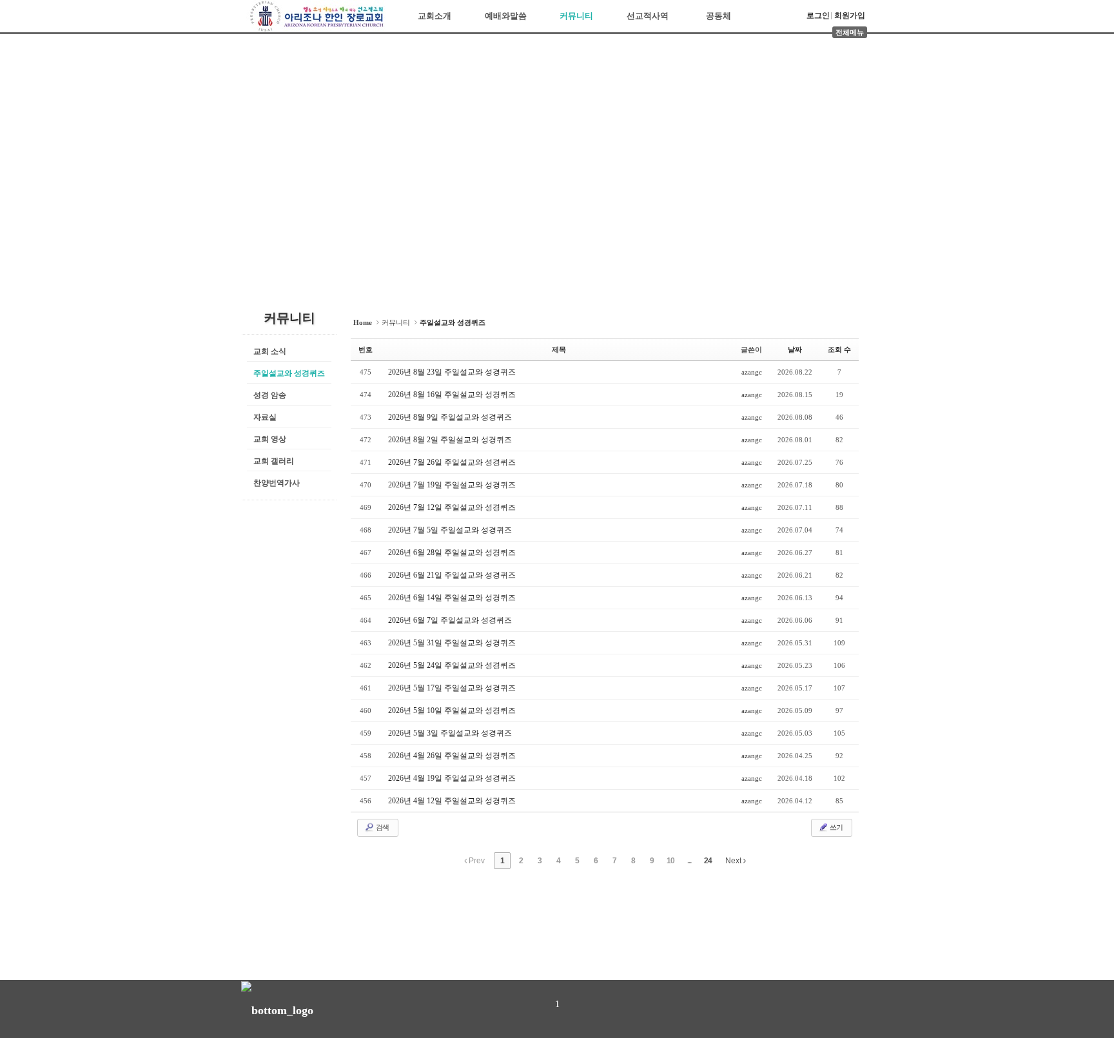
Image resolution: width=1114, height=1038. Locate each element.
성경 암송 (269, 395)
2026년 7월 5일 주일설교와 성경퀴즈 (450, 529)
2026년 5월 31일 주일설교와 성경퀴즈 (452, 642)
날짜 (795, 349)
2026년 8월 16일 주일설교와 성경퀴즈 (452, 394)
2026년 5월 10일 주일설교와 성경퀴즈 (452, 710)
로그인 (818, 15)
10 (670, 860)
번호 (365, 349)
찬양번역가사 (276, 482)
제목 (559, 349)
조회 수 (839, 349)
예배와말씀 (506, 16)
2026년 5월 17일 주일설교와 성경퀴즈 (452, 687)
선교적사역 (648, 16)
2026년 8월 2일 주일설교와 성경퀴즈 (450, 439)
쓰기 (835, 827)
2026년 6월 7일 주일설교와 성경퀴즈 (450, 620)
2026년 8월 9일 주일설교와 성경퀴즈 (450, 417)
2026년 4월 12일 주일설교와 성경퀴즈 (452, 800)
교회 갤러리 (273, 460)
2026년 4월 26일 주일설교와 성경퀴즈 (452, 755)
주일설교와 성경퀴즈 (289, 373)
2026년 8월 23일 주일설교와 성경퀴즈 (452, 372)
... (689, 860)
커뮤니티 (576, 16)
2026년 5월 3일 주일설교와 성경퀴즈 (450, 733)
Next (734, 860)
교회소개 (434, 16)
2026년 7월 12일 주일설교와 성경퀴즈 (452, 507)
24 (708, 860)
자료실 (265, 417)
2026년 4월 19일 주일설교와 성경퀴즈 (452, 778)
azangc (751, 372)
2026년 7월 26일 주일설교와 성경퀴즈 (452, 462)
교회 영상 (269, 439)
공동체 (718, 16)
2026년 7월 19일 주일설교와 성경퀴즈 (452, 484)
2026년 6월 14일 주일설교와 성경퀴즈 (452, 597)
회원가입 (849, 15)
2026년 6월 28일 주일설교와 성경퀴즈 (452, 552)
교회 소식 (269, 351)
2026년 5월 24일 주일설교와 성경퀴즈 (452, 665)
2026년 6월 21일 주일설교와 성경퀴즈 (452, 575)
